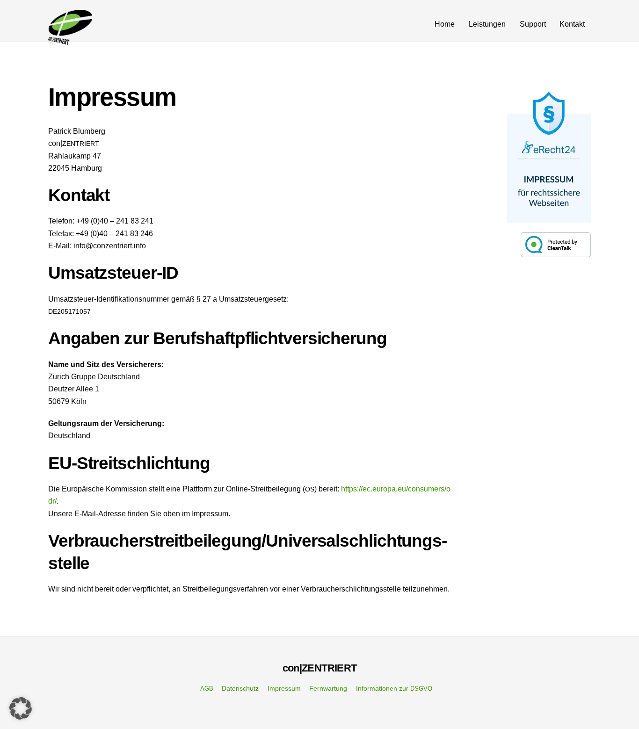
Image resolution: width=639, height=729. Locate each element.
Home (445, 24)
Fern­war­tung (328, 688)
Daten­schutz (240, 688)
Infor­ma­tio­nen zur (394, 688)
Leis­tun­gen (487, 24)
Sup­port (533, 24)
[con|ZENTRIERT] (70, 40)
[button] (20, 708)
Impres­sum (284, 688)
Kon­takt (572, 24)
